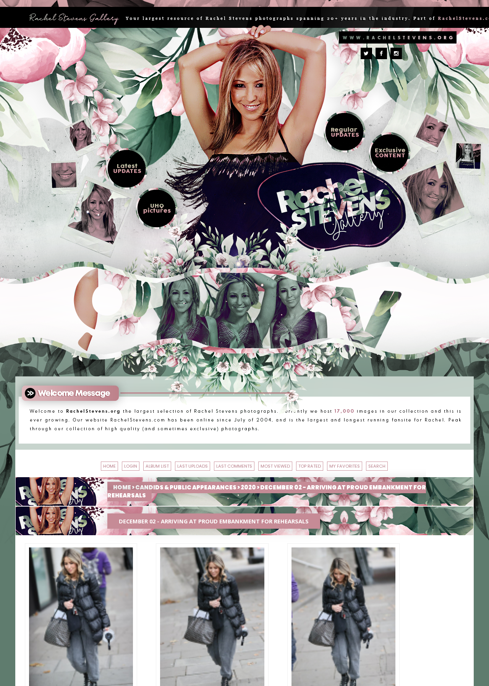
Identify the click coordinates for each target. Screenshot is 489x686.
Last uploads (195, 464)
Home (47, 464)
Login (82, 464)
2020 (248, 508)
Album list (129, 464)
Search (270, 482)
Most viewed (349, 464)
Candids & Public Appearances (185, 508)
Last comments (272, 464)
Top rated (412, 464)
